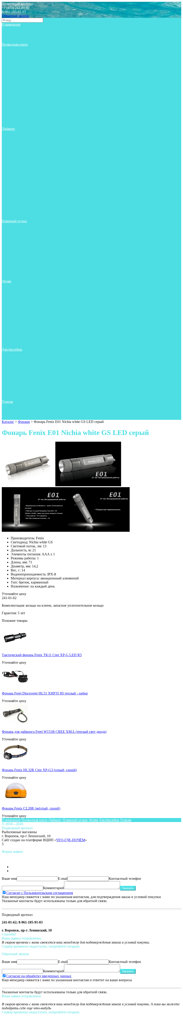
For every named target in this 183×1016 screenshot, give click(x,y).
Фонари (11, 117)
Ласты (10, 64)
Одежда (11, 89)
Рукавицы (13, 105)
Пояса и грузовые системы (25, 68)
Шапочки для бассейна (22, 345)
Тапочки (11, 201)
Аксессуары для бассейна (24, 293)
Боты (9, 137)
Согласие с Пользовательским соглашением (39, 893)
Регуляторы (14, 149)
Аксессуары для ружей (22, 52)
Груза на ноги (15, 60)
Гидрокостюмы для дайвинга (27, 141)
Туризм (7, 402)
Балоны (11, 157)
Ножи (9, 80)
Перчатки (12, 93)
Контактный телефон (125, 878)
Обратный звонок (15, 16)
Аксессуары (14, 48)
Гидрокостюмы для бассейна (27, 301)
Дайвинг (8, 129)
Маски (10, 76)
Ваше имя (9, 878)
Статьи (10, 28)
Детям (6, 281)
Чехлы (10, 121)
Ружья (10, 101)
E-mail (62, 878)
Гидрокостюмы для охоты (24, 56)
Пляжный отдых (14, 221)
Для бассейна (12, 349)
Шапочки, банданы (20, 277)
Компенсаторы (16, 153)
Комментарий (53, 888)
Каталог (8, 422)
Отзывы (11, 36)
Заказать (128, 888)
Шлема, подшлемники (22, 125)
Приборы (12, 97)
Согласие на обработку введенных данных (38, 976)
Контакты (12, 40)
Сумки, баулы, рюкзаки (23, 113)
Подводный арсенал (17, 4)
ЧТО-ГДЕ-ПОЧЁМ (70, 840)
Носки (10, 85)
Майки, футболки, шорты (24, 72)
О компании (11, 24)
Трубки (10, 109)
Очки (9, 253)
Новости (11, 32)
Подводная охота (15, 44)
